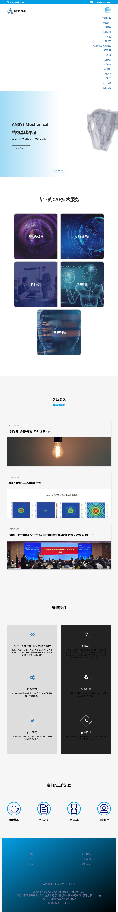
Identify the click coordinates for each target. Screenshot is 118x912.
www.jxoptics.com (17, 2)
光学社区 (70, 884)
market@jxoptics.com (102, 2)
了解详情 (20, 148)
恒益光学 (59, 884)
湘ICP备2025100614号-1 (63, 899)
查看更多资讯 (59, 405)
